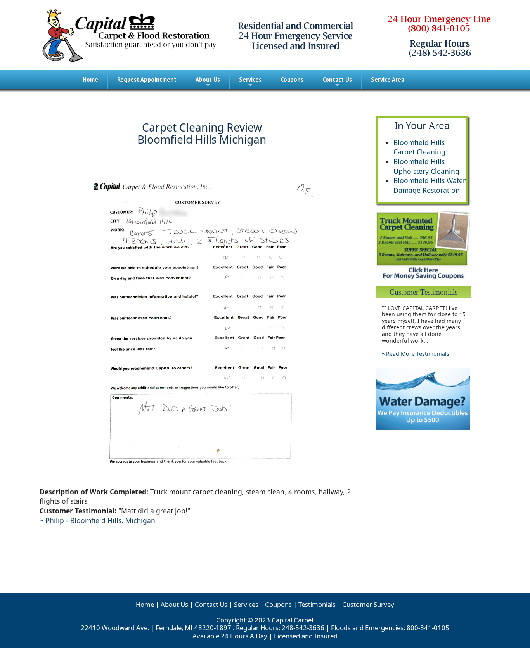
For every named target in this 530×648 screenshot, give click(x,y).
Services (250, 82)
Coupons (292, 79)
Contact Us (337, 82)
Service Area (387, 79)
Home (90, 79)
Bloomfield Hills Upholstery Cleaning (426, 166)
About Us (208, 82)
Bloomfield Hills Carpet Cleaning (419, 147)
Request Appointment (147, 79)
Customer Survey (368, 604)
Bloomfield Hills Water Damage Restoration (429, 185)
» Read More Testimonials (415, 353)
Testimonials (317, 604)
